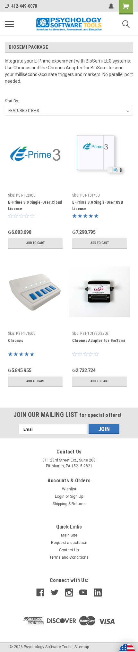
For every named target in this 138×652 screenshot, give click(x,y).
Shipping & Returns (69, 504)
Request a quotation (69, 542)
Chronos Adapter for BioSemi (98, 340)
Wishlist (69, 489)
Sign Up (76, 496)
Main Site (69, 535)
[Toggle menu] (9, 24)
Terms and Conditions (69, 557)
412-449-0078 (24, 6)
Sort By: (12, 100)
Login (60, 496)
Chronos (15, 340)
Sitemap (81, 647)
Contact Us (69, 550)
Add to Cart (35, 243)
